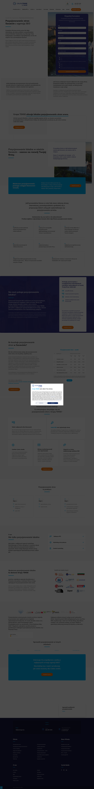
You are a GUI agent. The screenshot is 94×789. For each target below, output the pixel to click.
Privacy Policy (53, 396)
